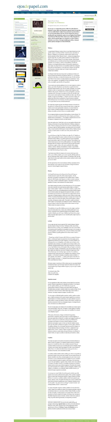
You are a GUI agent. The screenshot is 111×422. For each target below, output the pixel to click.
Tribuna (22, 13)
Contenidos (93, 420)
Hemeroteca (68, 13)
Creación (49, 13)
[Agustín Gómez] (37, 76)
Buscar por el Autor (19, 24)
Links (79, 13)
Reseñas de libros (35, 13)
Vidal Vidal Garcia (49, 10)
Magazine (55, 13)
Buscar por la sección (19, 26)
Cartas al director (79, 420)
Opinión (43, 13)
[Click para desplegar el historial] (95, 15)
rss (75, 13)
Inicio (17, 13)
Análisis (28, 13)
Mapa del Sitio (62, 420)
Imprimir (17, 21)
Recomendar (17, 29)
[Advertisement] (68, 413)
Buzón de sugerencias (70, 420)
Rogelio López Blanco (25, 10)
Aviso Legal (87, 420)
